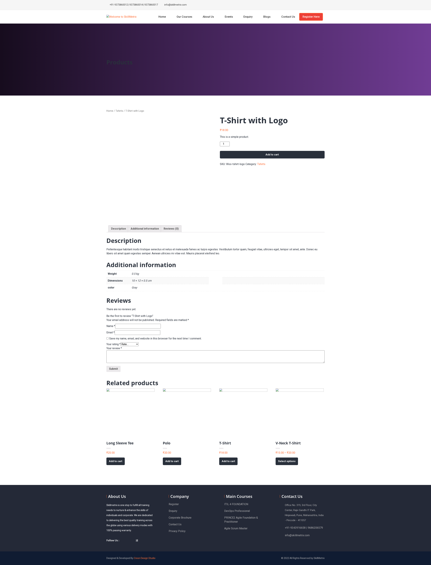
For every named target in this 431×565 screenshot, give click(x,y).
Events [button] (229, 16)
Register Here (311, 16)
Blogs (267, 16)
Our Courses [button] (184, 16)
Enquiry (248, 16)
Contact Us (288, 16)
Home (162, 16)
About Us (209, 16)
